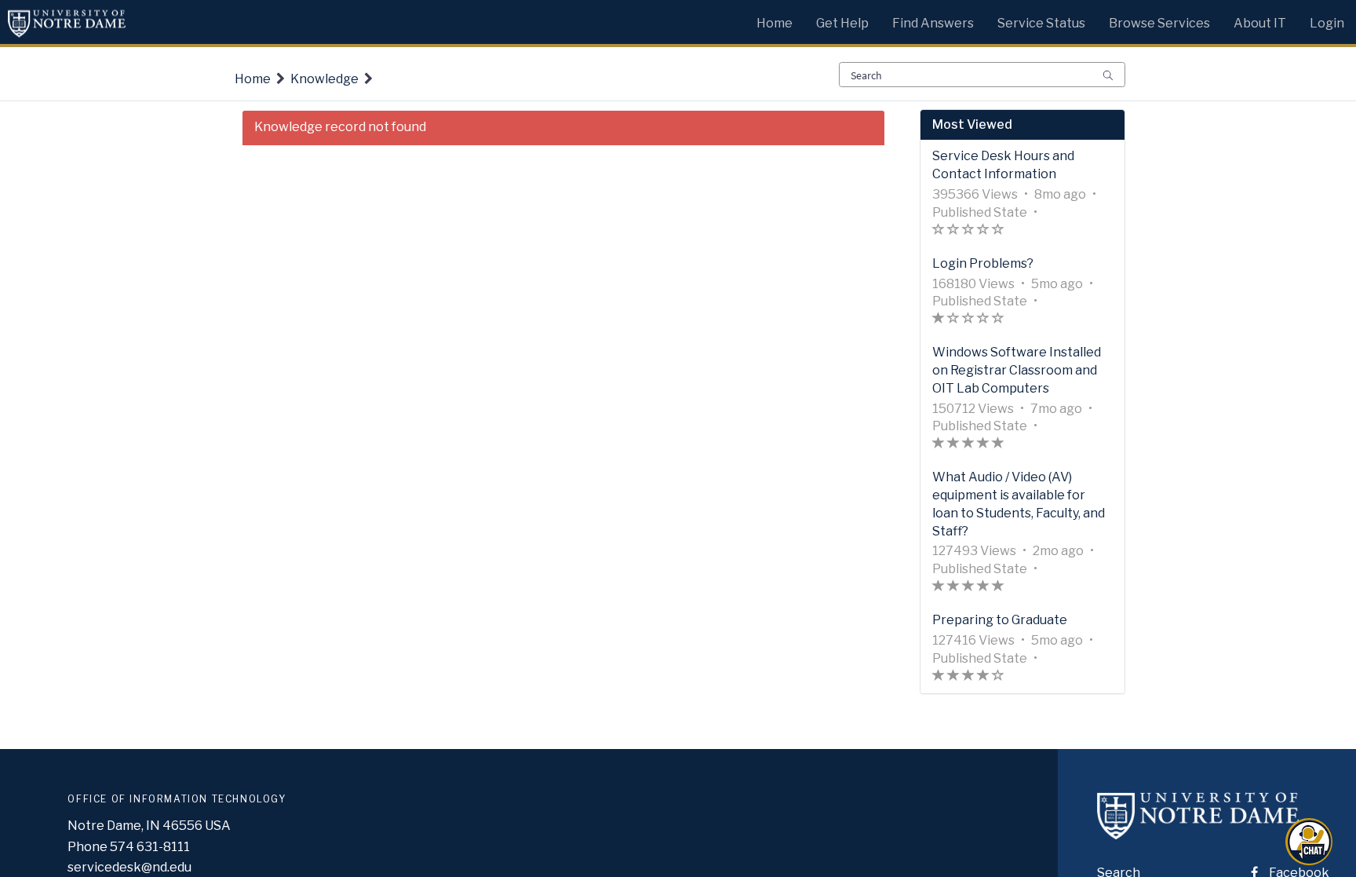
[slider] (968, 231)
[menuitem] (774, 19)
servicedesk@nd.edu (129, 867)
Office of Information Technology (176, 799)
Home (253, 78)
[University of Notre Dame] (1198, 830)
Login (1327, 23)
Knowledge (324, 78)
